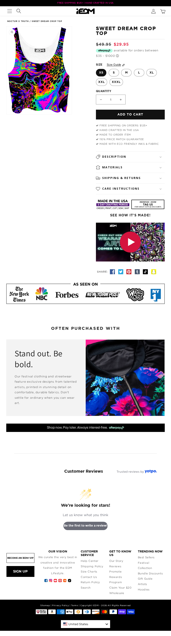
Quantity (103, 91)
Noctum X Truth (18, 21)
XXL (101, 82)
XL (152, 72)
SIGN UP (20, 571)
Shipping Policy (92, 566)
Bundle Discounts (150, 573)
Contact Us (89, 576)
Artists (142, 584)
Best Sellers (146, 557)
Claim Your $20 (120, 587)
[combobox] (85, 624)
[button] (9, 11)
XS (101, 72)
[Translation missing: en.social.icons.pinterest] (129, 271)
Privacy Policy (60, 605)
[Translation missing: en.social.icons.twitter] (121, 271)
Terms (74, 605)
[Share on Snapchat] (153, 271)
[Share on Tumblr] (138, 271)
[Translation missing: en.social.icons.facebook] (113, 271)
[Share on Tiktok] (146, 271)
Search (86, 587)
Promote (115, 571)
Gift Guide (145, 578)
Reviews (115, 566)
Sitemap (45, 605)
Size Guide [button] (114, 64)
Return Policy (90, 582)
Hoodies (144, 589)
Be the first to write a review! (85, 525)
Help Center (89, 560)
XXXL (116, 82)
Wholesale (116, 593)
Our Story (116, 560)
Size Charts (89, 571)
